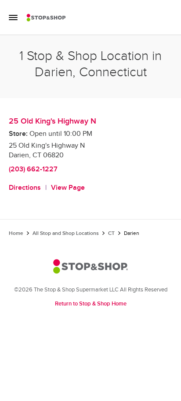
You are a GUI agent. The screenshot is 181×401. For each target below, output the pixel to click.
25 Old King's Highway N (52, 121)
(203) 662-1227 (33, 169)
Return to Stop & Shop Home (91, 303)
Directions (25, 188)
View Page (68, 188)
